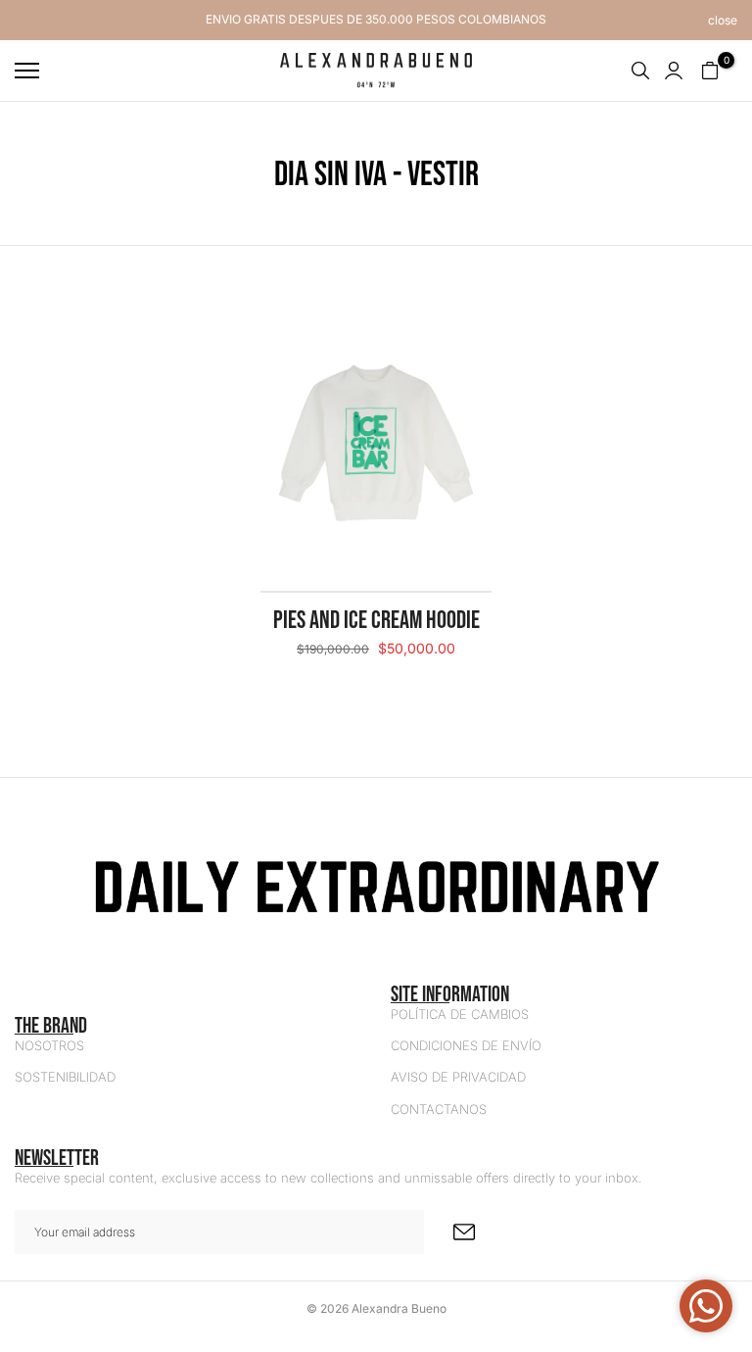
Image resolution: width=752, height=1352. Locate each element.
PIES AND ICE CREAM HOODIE (376, 619)
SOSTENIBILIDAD (65, 1077)
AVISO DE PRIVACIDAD (458, 1077)
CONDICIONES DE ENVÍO (466, 1045)
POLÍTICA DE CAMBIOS (460, 1014)
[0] (710, 70)
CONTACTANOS (439, 1109)
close (29, 20)
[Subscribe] (464, 1232)
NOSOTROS (49, 1045)
